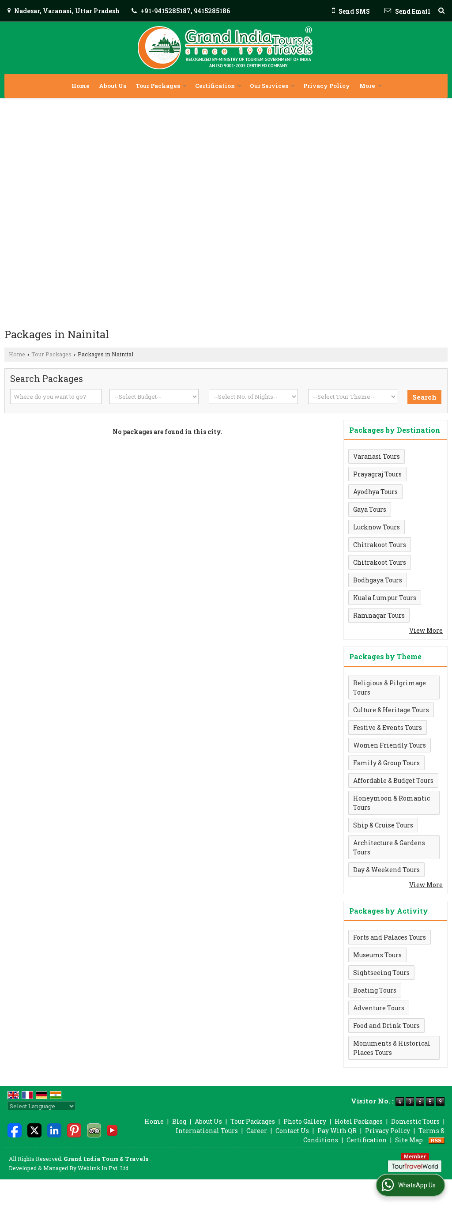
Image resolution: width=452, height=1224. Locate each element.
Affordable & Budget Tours (393, 780)
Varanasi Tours (376, 456)
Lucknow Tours (376, 527)
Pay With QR (337, 1130)
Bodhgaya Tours (377, 580)
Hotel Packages (359, 1121)
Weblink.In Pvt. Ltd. (104, 1167)
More (367, 86)
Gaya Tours (369, 509)
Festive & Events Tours (387, 727)
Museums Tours (377, 955)
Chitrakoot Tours (379, 544)
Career (256, 1130)
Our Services (269, 86)
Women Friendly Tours (389, 745)
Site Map (409, 1140)
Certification (215, 86)
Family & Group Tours (386, 763)
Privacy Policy (326, 86)
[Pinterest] (74, 1130)
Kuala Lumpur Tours (384, 597)
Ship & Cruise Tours (383, 825)
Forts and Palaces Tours (389, 937)
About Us (112, 86)
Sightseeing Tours (381, 972)
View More (426, 630)
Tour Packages (158, 86)
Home (81, 86)
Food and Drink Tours (386, 1025)
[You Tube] (112, 1130)
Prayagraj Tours (377, 474)
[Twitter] (34, 1130)
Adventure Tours (378, 1008)
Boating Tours (374, 990)
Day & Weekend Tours (386, 869)
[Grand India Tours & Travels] (226, 47)
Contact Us (292, 1130)
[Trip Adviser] (94, 1130)
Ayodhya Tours (375, 491)
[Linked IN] (54, 1130)
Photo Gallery (304, 1121)
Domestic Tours (415, 1121)
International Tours (207, 1130)
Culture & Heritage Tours (391, 710)
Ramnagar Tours (379, 615)
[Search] (441, 10)
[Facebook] (15, 1130)
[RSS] (436, 1140)
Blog (179, 1121)
